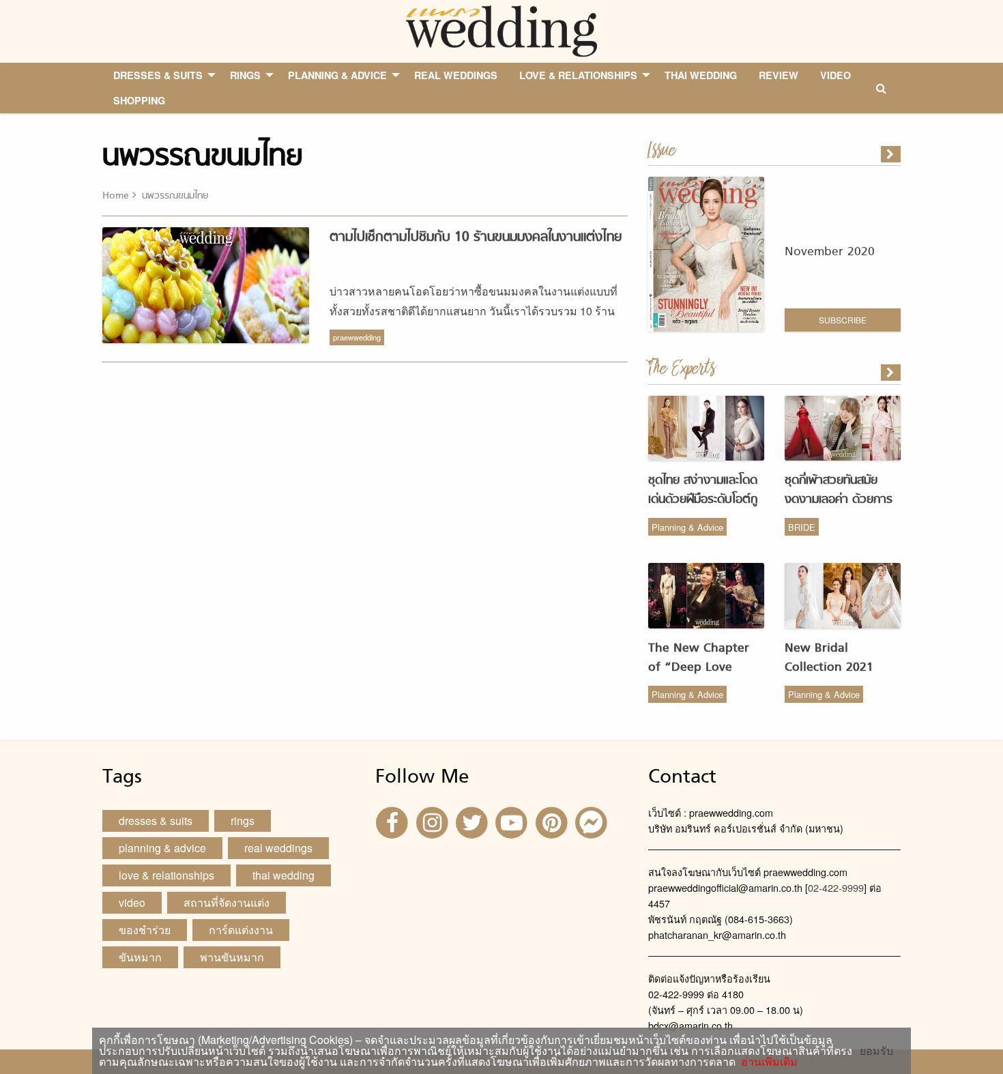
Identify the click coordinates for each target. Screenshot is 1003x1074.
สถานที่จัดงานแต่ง (227, 902)
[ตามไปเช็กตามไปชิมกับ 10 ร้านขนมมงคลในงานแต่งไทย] (891, 372)
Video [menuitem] (835, 75)
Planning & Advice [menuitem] (337, 75)
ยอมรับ (876, 1051)
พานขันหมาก (232, 957)
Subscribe (843, 319)
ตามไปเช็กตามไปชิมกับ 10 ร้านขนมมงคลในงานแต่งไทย (476, 237)
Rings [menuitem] (245, 75)
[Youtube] (513, 821)
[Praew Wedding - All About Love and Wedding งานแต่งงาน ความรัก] (501, 30)
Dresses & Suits (155, 820)
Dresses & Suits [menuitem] (158, 75)
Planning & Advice (687, 527)
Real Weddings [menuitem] (455, 75)
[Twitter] (473, 821)
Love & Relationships (166, 875)
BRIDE (801, 527)
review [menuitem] (778, 75)
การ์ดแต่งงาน (241, 930)
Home (115, 196)
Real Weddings (278, 848)
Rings (243, 820)
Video (132, 902)
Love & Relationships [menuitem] (578, 75)
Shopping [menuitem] (139, 100)
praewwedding (357, 337)
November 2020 (830, 252)
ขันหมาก (140, 957)
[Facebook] (393, 821)
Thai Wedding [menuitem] (701, 75)
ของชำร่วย (145, 930)
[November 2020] (891, 154)
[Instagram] (433, 821)
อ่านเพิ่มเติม (767, 1061)
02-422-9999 (836, 887)
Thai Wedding (283, 875)
